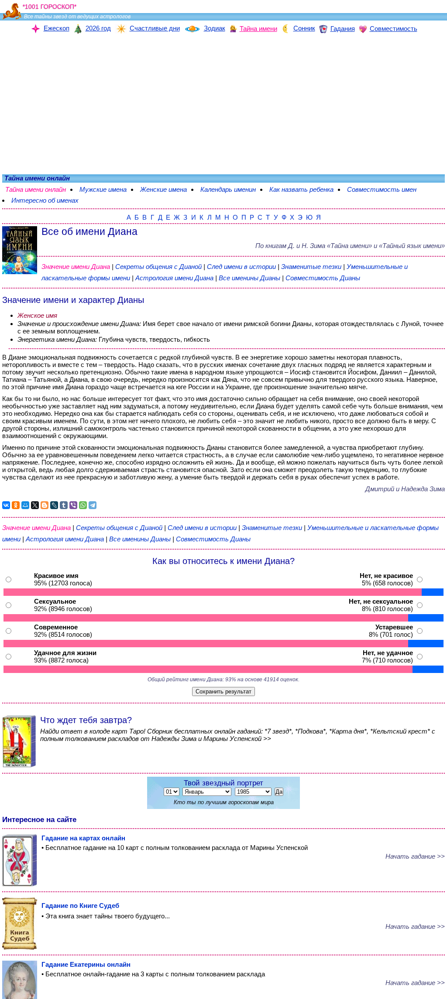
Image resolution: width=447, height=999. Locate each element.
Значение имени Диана (75, 266)
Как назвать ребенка (301, 189)
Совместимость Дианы (322, 278)
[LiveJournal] (54, 505)
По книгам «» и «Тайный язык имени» (350, 245)
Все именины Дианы (250, 278)
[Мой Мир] (25, 505)
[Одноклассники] (16, 505)
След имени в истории (241, 266)
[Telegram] (92, 505)
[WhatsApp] (83, 505)
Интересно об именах (45, 200)
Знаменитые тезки (311, 266)
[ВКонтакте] (6, 505)
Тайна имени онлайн (35, 189)
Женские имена (163, 189)
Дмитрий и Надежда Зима (405, 489)
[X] (35, 505)
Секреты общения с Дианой (159, 266)
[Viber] (73, 505)
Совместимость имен (381, 189)
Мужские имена (103, 189)
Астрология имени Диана (174, 278)
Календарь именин (228, 189)
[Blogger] (44, 505)
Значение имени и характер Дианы (73, 300)
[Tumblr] (64, 505)
